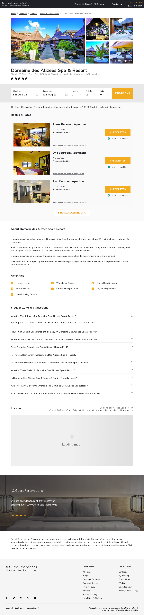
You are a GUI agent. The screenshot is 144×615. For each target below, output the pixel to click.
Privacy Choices (125, 590)
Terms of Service (90, 583)
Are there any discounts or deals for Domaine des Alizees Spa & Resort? (50, 385)
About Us (87, 572)
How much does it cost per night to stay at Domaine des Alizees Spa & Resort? (54, 331)
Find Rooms (122, 93)
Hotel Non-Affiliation (92, 598)
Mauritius (33, 13)
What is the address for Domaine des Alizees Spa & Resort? (43, 316)
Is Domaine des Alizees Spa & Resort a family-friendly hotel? (44, 378)
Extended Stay (125, 587)
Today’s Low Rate (119, 138)
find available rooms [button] (72, 212)
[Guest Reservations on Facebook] (8, 597)
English (115, 4)
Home (13, 13)
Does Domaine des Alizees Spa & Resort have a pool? (39, 347)
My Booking (99, 4)
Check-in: (17, 91)
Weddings (123, 583)
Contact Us (124, 572)
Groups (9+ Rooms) (83, 4)
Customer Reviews (91, 579)
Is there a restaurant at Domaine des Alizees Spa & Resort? (43, 354)
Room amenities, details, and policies (68, 145)
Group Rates (124, 579)
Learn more (115, 107)
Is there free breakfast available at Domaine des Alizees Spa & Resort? (49, 362)
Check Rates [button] (118, 132)
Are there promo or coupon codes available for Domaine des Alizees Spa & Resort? (55, 393)
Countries (23, 13)
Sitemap (86, 590)
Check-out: (47, 91)
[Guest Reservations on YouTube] (34, 597)
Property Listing (90, 594)
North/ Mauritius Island (49, 13)
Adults (89, 91)
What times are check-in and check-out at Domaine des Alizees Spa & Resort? (54, 339)
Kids (102, 91)
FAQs (85, 575)
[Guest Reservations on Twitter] (14, 597)
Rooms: (75, 91)
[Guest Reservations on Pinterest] (28, 597)
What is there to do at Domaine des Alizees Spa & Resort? (43, 370)
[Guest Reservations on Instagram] (21, 597)
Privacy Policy (89, 587)
